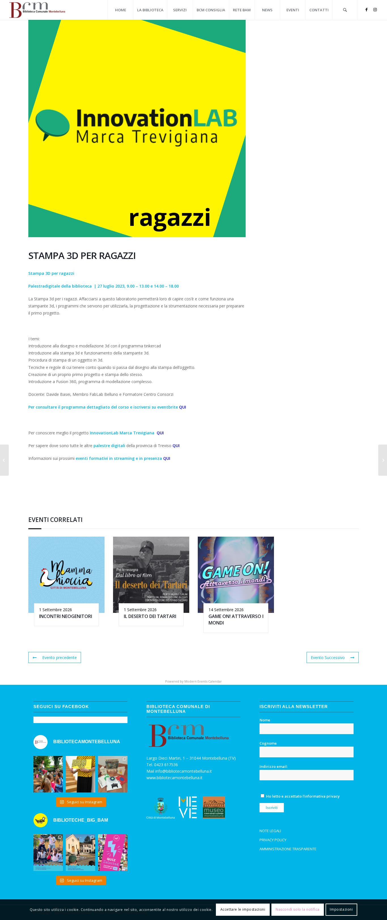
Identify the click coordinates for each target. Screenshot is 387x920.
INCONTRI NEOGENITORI (65, 616)
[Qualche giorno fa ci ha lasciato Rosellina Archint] (112, 774)
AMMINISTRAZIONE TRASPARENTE (288, 848)
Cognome (268, 743)
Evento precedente (59, 657)
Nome (265, 720)
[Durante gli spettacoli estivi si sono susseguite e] (80, 852)
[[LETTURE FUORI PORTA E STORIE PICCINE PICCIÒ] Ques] (48, 774)
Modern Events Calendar (203, 681)
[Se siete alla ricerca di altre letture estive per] (112, 852)
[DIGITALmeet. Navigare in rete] (4, 460)
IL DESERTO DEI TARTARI (150, 616)
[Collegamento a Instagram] (375, 9)
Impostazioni (341, 909)
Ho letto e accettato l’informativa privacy (303, 796)
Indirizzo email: (274, 766)
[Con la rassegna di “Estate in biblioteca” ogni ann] (48, 852)
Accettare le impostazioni (242, 909)
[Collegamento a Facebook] (366, 9)
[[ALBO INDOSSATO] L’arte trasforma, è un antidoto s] (80, 774)
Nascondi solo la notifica (298, 909)
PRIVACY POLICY (273, 839)
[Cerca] (345, 10)
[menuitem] (120, 10)
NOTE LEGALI (270, 830)
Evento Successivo (328, 657)
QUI (182, 407)
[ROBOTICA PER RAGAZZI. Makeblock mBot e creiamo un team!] (382, 460)
